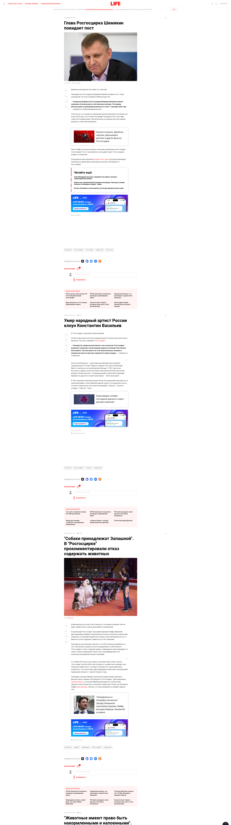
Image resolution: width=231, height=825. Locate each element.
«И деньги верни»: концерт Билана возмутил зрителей (99, 521)
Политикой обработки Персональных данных (99, 9)
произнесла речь (77, 682)
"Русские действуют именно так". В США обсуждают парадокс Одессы (123, 820)
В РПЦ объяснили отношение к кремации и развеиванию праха (100, 296)
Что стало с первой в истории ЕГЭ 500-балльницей (76, 513)
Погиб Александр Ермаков (123, 521)
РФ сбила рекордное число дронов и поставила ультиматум (123, 514)
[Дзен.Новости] (82, 261)
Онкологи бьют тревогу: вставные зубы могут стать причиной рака (99, 304)
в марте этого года (101, 159)
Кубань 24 (70, 618)
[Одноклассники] (100, 261)
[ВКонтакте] (95, 261)
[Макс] (87, 261)
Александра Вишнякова (79, 433)
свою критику (81, 687)
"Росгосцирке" (100, 341)
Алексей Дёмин (77, 215)
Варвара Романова (78, 739)
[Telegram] (91, 261)
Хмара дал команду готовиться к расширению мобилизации (75, 522)
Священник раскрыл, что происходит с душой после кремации (123, 296)
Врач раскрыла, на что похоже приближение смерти (76, 303)
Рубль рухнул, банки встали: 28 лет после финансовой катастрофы (76, 296)
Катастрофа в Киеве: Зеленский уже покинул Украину (122, 304)
